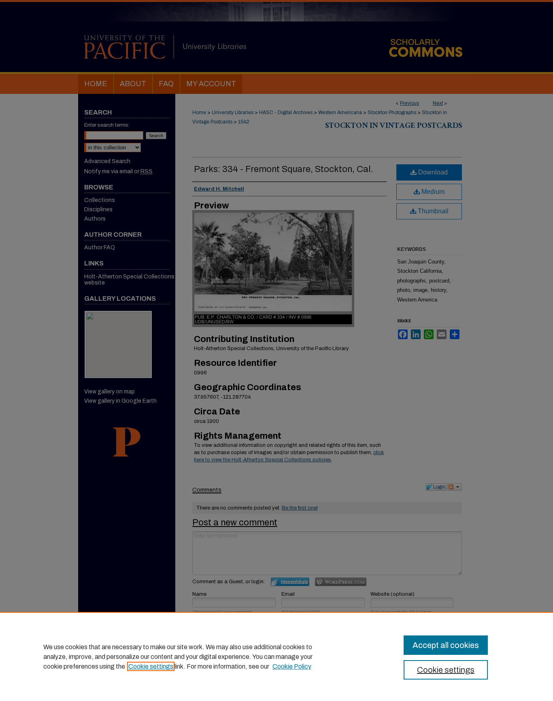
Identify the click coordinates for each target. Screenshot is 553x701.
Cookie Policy (291, 666)
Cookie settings (150, 666)
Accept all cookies (446, 645)
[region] (276, 656)
